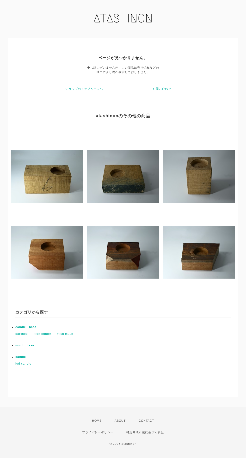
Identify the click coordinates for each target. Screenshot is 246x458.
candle (20, 357)
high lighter (42, 334)
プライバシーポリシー (97, 432)
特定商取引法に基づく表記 (145, 432)
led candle (23, 363)
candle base (26, 327)
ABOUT (120, 420)
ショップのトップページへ (84, 89)
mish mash (65, 334)
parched (21, 334)
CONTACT (146, 420)
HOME (97, 420)
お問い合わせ (162, 89)
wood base (24, 345)
